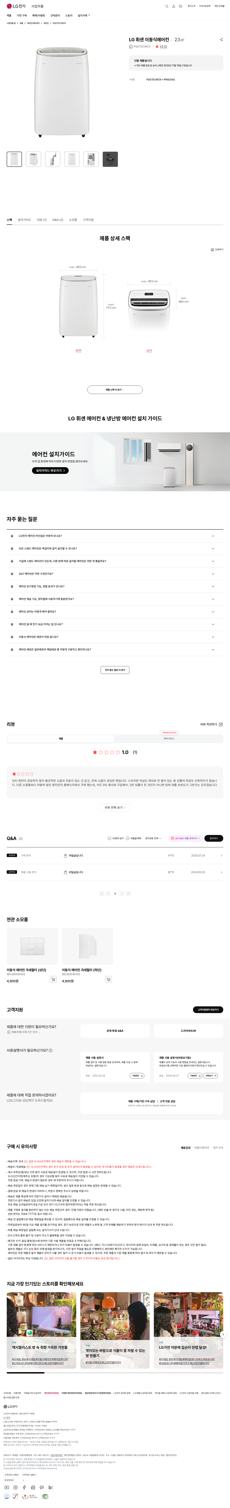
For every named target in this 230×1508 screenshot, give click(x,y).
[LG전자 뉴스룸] (33, 1487)
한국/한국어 (9, 1480)
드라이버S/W (188, 1030)
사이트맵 (7, 1393)
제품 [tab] (61, 738)
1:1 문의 (6, 1417)
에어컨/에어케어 (33, 23)
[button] (167, 6)
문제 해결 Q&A (115, 1030)
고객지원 (88, 220)
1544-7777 (69, 1430)
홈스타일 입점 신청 (11, 1397)
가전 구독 (22, 15)
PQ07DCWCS (142, 46)
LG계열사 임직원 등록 (142, 1393)
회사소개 (191, 6)
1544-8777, (36, 1434)
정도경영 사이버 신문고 (211, 1393)
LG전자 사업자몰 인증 (189, 1393)
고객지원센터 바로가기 (208, 1009)
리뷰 (42, 220)
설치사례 (82, 15)
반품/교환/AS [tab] (201, 1147)
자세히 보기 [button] (50, 1050)
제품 (9, 15)
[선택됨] (14, 159)
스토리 (68, 15)
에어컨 (46, 23)
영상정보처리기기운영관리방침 (98, 1393)
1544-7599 (41, 1426)
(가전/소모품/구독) (43, 1421)
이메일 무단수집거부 (32, 1393)
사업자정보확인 (56, 1455)
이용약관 (17, 1393)
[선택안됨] (33, 159)
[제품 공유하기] (221, 40)
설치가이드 (24, 220)
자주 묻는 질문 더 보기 (115, 670)
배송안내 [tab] (185, 1147)
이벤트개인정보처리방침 (72, 1393)
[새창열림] (6, 1487)
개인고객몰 (219, 6)
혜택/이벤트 (38, 15)
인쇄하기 (219, 249)
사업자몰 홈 (11, 23)
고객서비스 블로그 (29, 1475)
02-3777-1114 (26, 1413)
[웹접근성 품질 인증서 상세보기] (45, 1496)
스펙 (9, 220)
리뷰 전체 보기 (114, 807)
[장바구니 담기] (53, 979)
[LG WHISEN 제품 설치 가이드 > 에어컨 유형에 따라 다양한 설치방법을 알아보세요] (115, 461)
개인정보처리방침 (51, 1393)
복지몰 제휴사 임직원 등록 (166, 1393)
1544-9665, (46, 1430)
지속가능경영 (204, 6)
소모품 (73, 220)
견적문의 (55, 15)
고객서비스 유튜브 (12, 1475)
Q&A (57, 220)
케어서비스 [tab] (169, 738)
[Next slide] (223, 1334)
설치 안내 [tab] (218, 1147)
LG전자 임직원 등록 (122, 1393)
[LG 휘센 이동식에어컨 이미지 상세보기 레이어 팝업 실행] (62, 92)
